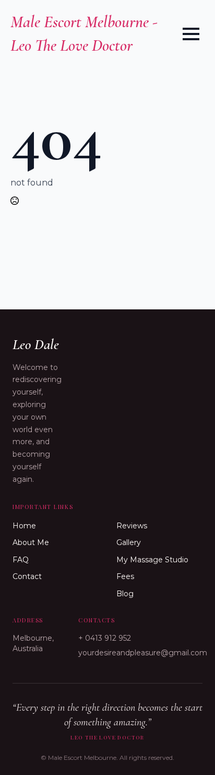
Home (24, 525)
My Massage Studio (152, 559)
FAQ (21, 559)
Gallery (128, 542)
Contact (27, 576)
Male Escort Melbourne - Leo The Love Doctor (84, 33)
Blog (125, 593)
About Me (31, 542)
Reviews (131, 525)
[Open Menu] (191, 34)
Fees (125, 576)
